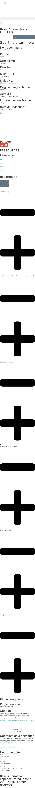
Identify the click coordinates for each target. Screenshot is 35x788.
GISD (1, 167)
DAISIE (2, 163)
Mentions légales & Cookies (8, 747)
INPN (1, 159)
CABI (1, 170)
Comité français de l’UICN (19, 742)
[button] (17, 18)
